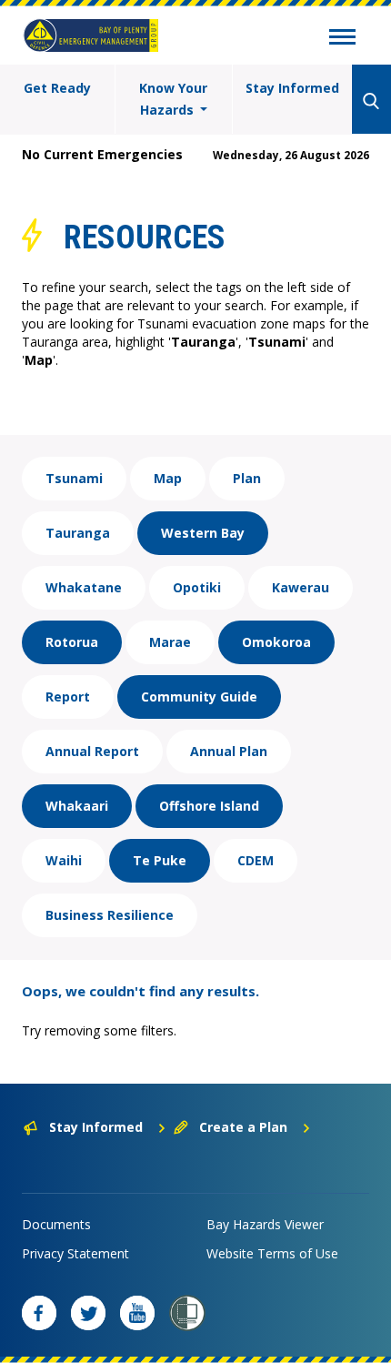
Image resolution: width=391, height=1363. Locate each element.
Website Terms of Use (272, 1253)
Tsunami (74, 478)
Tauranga (77, 532)
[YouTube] (137, 1313)
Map (168, 478)
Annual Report (92, 751)
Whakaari (76, 805)
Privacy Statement (75, 1253)
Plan (247, 478)
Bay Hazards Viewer (265, 1224)
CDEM (255, 860)
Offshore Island (209, 805)
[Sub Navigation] (342, 39)
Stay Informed (292, 87)
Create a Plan (243, 1127)
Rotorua (71, 642)
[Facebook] (39, 1313)
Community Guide (199, 696)
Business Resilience (109, 915)
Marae (170, 642)
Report (67, 696)
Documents (56, 1224)
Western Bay (203, 532)
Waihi (63, 860)
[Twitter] (88, 1313)
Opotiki (197, 587)
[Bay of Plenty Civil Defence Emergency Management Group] (91, 35)
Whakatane (83, 587)
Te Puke (159, 860)
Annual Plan (228, 751)
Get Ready (57, 87)
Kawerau (300, 587)
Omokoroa (276, 642)
